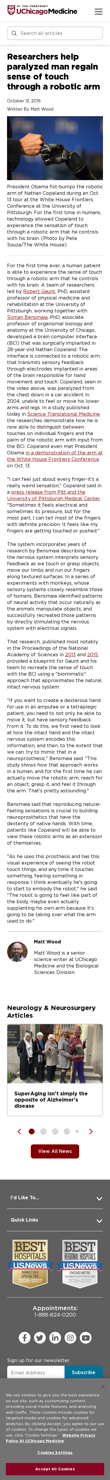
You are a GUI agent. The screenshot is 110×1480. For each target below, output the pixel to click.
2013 (70, 654)
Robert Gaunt (39, 291)
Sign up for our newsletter (38, 1360)
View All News (55, 1151)
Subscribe (83, 1372)
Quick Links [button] (24, 1220)
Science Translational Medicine (63, 414)
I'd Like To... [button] (25, 1197)
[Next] (88, 1131)
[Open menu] (98, 11)
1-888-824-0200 (55, 1311)
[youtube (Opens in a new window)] (86, 1338)
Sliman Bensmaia (27, 317)
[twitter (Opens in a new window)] (40, 1338)
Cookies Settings (54, 1452)
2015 (92, 654)
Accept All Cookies (55, 1469)
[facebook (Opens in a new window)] (25, 1338)
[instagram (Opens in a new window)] (70, 1338)
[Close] (103, 1386)
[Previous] (22, 1131)
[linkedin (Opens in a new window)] (55, 1338)
